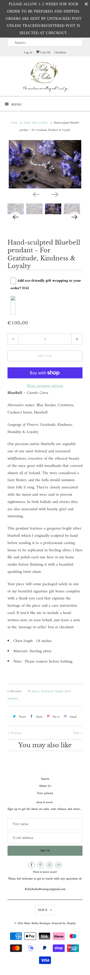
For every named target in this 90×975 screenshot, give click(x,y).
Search (45, 779)
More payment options (45, 385)
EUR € (43, 910)
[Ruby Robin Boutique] (45, 76)
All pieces (33, 691)
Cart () (44, 52)
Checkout (60, 52)
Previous (16, 733)
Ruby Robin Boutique (37, 923)
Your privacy (45, 793)
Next (76, 733)
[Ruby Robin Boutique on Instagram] (49, 865)
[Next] (54, 193)
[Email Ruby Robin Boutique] (58, 865)
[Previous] (35, 193)
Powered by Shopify (64, 923)
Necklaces (47, 691)
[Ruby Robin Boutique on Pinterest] (40, 865)
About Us (45, 786)
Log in (28, 52)
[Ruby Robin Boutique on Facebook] (31, 865)
